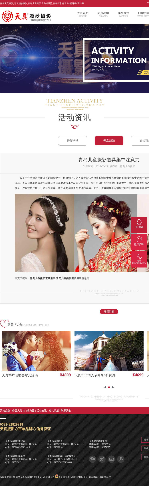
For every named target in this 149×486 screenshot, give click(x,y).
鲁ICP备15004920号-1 (44, 477)
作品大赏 (17, 410)
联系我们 (66, 410)
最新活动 (72, 140)
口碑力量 (29, 410)
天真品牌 (5, 410)
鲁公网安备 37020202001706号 (73, 477)
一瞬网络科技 (104, 477)
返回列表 (109, 311)
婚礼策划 (54, 410)
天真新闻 (109, 140)
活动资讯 (42, 410)
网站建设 (92, 477)
